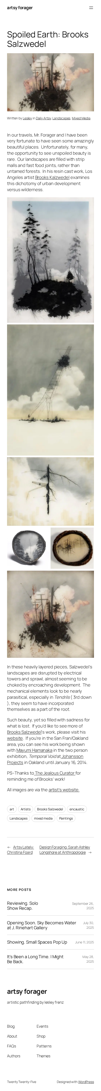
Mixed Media (81, 118)
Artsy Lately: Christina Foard (20, 850)
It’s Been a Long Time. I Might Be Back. (35, 959)
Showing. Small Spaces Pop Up (37, 942)
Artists (26, 809)
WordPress (86, 1081)
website (15, 738)
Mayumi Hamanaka (34, 750)
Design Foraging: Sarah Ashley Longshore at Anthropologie (64, 850)
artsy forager (20, 7)
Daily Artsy (43, 118)
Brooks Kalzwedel (52, 177)
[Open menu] (91, 8)
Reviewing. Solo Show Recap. (22, 905)
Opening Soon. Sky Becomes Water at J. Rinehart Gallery (41, 925)
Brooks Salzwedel (24, 732)
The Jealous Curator (54, 773)
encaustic (77, 809)
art (12, 809)
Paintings (66, 818)
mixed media (43, 818)
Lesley (27, 118)
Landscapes (61, 118)
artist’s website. (64, 790)
